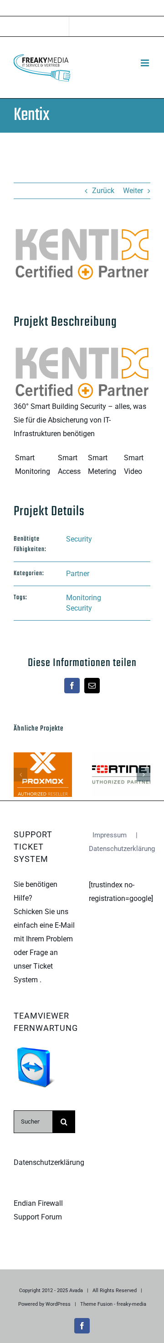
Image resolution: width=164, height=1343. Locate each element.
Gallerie (43, 787)
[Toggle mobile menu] (145, 63)
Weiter (133, 190)
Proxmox (41, 763)
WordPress (58, 1304)
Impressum (109, 835)
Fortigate (119, 763)
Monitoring (83, 597)
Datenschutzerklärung (49, 1162)
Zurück (103, 190)
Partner (77, 573)
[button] (20, 774)
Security (79, 539)
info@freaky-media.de (82, 8)
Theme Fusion (96, 1304)
